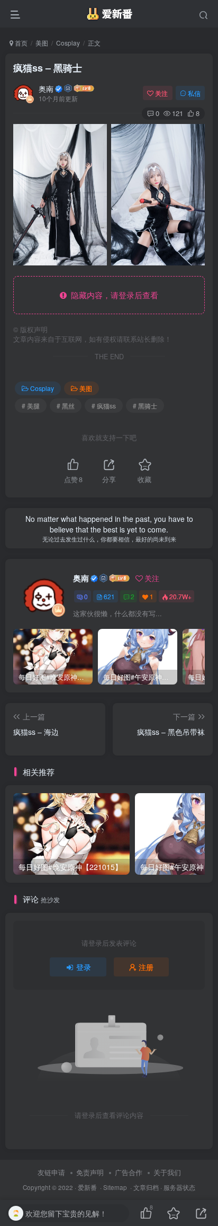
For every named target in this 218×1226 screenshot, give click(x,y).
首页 (20, 42)
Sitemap (115, 1187)
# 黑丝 (66, 405)
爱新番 (87, 1187)
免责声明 (90, 1172)
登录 (83, 967)
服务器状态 (179, 1187)
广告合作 (128, 1172)
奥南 (46, 88)
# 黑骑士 (145, 405)
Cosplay (68, 42)
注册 (146, 967)
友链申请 (51, 1172)
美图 (41, 42)
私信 (194, 92)
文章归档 (146, 1187)
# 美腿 (31, 405)
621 (109, 596)
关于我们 (167, 1172)
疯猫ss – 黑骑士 (47, 68)
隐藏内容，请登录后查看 (112, 294)
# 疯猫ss (104, 405)
